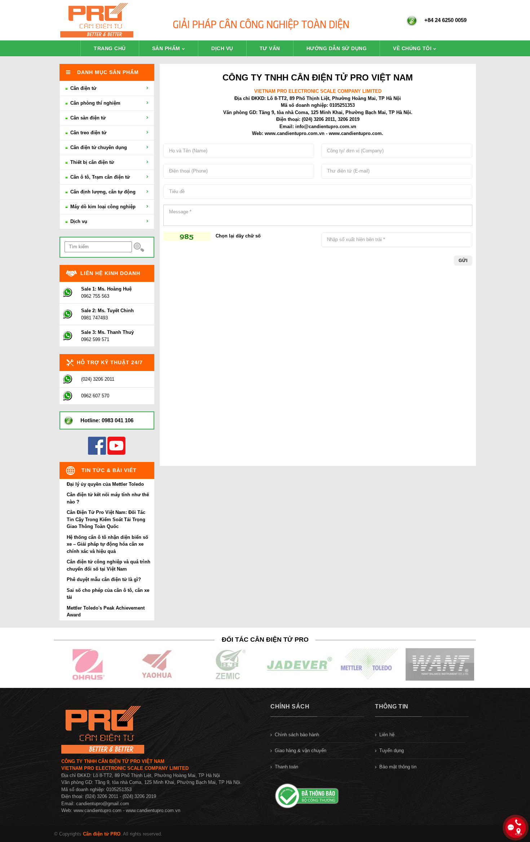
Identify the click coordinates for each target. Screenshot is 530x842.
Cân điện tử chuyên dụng (98, 147)
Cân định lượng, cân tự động (102, 192)
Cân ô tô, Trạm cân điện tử (99, 177)
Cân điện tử (82, 88)
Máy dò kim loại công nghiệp (102, 206)
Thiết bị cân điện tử (91, 162)
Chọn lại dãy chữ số (238, 236)
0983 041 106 (117, 420)
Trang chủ (110, 48)
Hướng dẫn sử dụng (336, 48)
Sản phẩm (166, 48)
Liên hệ (386, 734)
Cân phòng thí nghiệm (94, 103)
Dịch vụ (222, 48)
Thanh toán (286, 766)
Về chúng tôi (412, 48)
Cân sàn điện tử (87, 118)
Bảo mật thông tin (397, 766)
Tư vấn (270, 48)
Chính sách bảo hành (297, 734)
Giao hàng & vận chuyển (300, 750)
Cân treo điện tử (87, 132)
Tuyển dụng (391, 750)
